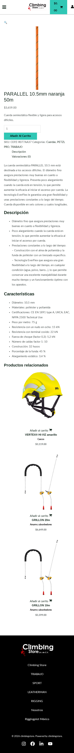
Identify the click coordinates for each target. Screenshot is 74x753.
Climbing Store (37, 665)
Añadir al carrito (20, 136)
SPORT (37, 683)
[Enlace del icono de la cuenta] (72, 6)
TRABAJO (16, 147)
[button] (5, 22)
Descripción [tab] (19, 151)
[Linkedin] (41, 743)
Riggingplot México (37, 719)
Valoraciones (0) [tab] (21, 156)
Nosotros (37, 710)
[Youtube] (50, 743)
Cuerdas (51, 142)
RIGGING (37, 701)
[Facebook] (32, 743)
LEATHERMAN (37, 692)
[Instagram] (24, 743)
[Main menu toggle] (4, 7)
